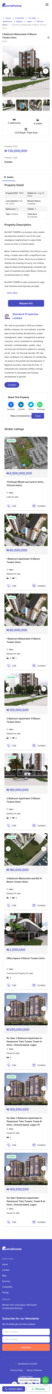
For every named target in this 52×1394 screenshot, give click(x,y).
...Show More (12, 293)
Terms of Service (34, 1370)
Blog (4, 1275)
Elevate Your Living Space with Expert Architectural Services (19, 1306)
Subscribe (26, 1347)
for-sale (32, 18)
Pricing (5, 1292)
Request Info (26, 303)
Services (6, 1281)
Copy (38, 415)
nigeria (19, 21)
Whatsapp (40, 1389)
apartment (7, 21)
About (5, 1264)
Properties (19, 18)
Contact (12, 384)
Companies (7, 1287)
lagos (29, 21)
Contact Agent (15, 1389)
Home (8, 18)
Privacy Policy (16, 1370)
